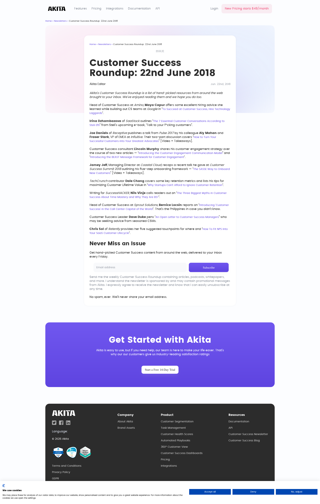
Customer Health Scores (177, 434)
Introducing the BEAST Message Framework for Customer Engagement (137, 157)
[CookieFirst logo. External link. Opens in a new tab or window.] (3, 485)
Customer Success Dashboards (181, 453)
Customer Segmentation (177, 421)
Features (80, 8)
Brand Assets (126, 428)
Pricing (96, 8)
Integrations (114, 8)
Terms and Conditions (66, 466)
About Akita (125, 421)
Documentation (139, 8)
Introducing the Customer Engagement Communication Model (180, 153)
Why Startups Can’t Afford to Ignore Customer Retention (185, 185)
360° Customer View (174, 447)
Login (214, 8)
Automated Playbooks (175, 440)
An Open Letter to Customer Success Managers (187, 217)
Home (48, 21)
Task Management (173, 428)
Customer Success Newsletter (248, 434)
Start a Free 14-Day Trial (160, 369)
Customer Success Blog (244, 440)
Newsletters (60, 21)
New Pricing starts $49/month (247, 8)
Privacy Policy (61, 472)
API (157, 8)
